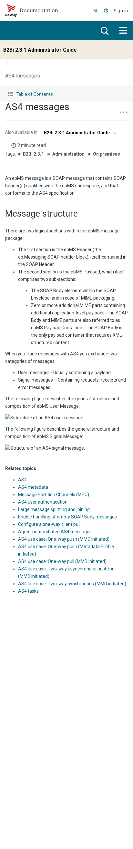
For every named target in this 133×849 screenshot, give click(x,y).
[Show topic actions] (123, 112)
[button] (66, 94)
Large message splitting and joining (54, 509)
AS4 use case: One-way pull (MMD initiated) (62, 561)
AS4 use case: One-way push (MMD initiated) (63, 539)
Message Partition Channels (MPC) (53, 494)
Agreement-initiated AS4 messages (55, 531)
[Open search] (103, 30)
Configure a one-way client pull (49, 524)
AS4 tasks (28, 591)
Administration (68, 154)
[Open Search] (96, 10)
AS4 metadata (33, 487)
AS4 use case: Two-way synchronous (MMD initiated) (72, 583)
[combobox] (79, 132)
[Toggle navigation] (123, 30)
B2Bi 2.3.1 (33, 154)
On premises (106, 154)
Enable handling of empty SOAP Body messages (67, 516)
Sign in (121, 10)
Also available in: (21, 132)
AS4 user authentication (42, 502)
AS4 (22, 479)
